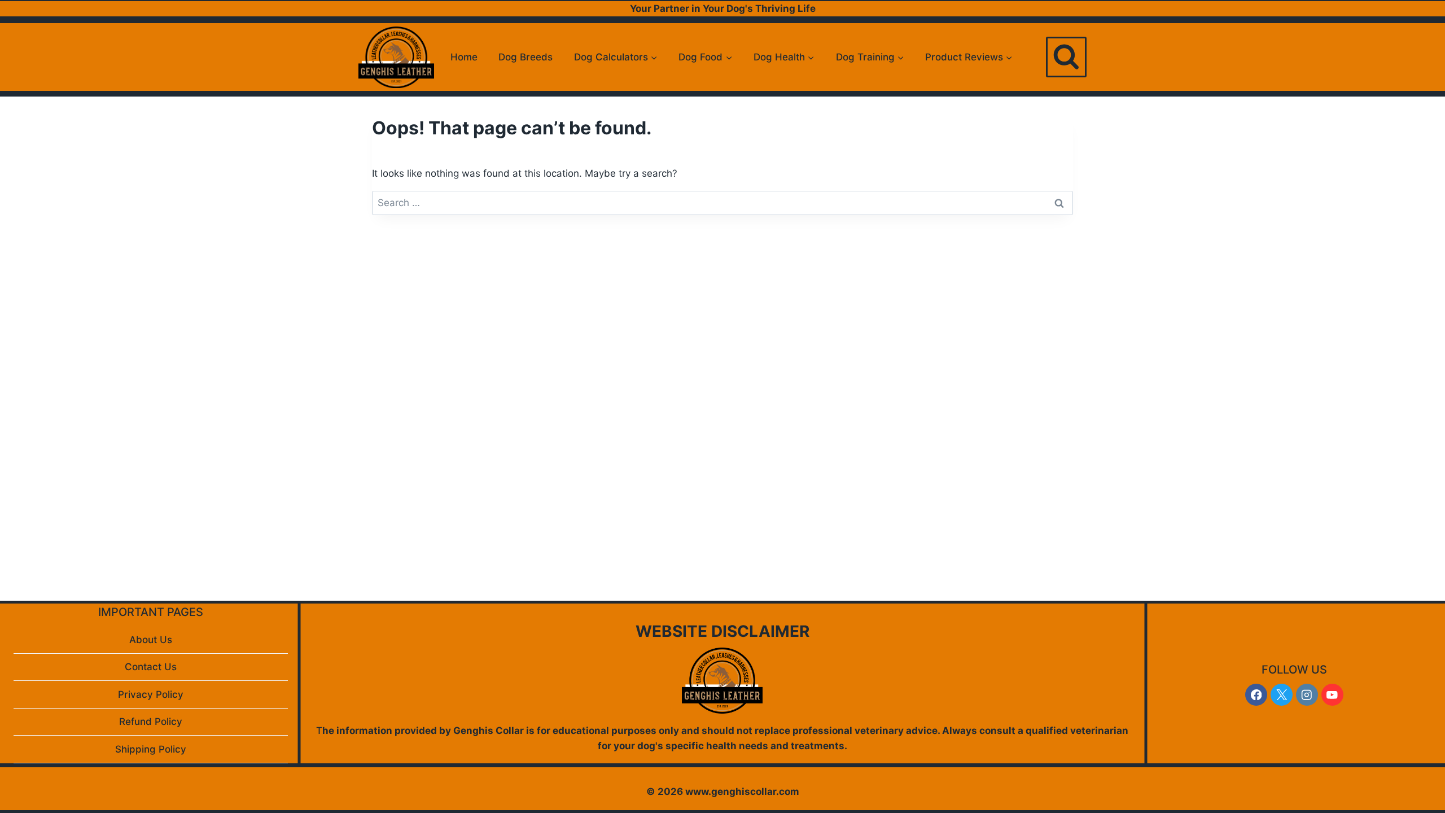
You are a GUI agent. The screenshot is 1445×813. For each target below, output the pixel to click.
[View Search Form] (1066, 57)
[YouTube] (1332, 695)
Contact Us (151, 666)
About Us (150, 639)
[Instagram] (1307, 695)
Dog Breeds (525, 57)
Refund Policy (150, 721)
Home (464, 57)
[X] (1282, 695)
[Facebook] (1256, 695)
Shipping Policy (150, 749)
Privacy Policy (150, 694)
